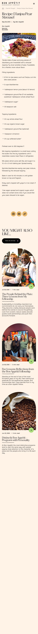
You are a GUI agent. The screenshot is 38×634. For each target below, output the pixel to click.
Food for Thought (10, 8)
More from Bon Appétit (5, 29)
